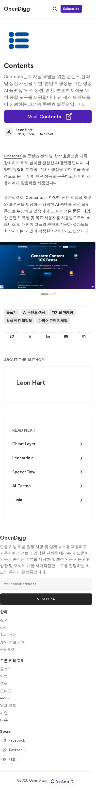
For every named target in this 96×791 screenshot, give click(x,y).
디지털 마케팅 (62, 312)
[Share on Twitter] (12, 336)
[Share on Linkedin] (48, 336)
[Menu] (88, 9)
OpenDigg (37, 780)
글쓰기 (11, 312)
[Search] (55, 9)
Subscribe (71, 9)
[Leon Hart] (9, 132)
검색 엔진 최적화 (19, 320)
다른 (4, 720)
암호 (4, 676)
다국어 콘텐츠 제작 (52, 320)
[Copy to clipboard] (84, 336)
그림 (4, 683)
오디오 (6, 691)
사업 (4, 712)
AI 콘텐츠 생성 (34, 312)
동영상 (6, 698)
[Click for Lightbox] (48, 265)
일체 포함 (8, 705)
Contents (13, 156)
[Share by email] (66, 336)
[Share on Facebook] (30, 336)
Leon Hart (24, 130)
